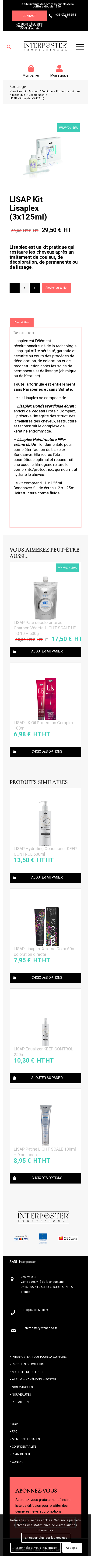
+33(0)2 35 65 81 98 (67, 16)
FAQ (15, 1431)
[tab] (22, 322)
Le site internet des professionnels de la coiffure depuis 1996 (47, 5)
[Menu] (77, 47)
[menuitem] (9, 47)
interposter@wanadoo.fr (40, 1328)
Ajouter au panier (56, 287)
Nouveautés (21, 1394)
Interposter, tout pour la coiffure (39, 1356)
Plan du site (21, 1454)
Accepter (72, 1547)
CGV (15, 1424)
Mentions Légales (26, 1439)
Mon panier (31, 75)
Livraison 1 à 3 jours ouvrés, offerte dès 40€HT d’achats (29, 26)
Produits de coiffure (28, 1364)
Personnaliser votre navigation (35, 1547)
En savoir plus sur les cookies (46, 1537)
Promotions (21, 1402)
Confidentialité (24, 1446)
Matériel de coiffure (28, 1372)
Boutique (18, 86)
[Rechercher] (9, 47)
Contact (29, 16)
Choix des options (47, 751)
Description (21, 322)
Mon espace (59, 75)
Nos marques (22, 1387)
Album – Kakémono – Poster (34, 1379)
